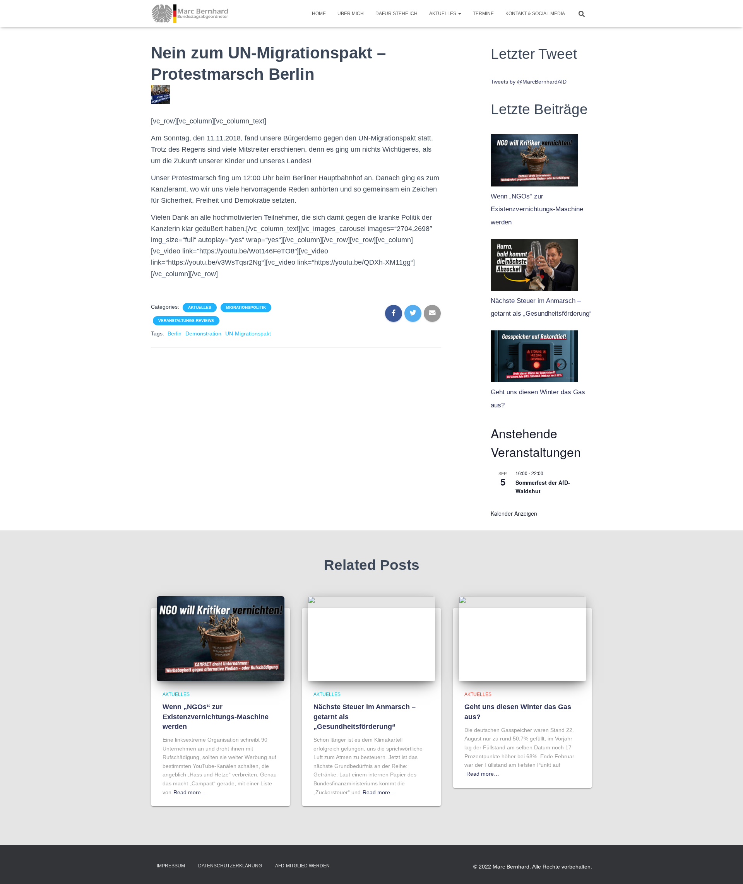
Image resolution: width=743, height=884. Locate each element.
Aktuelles (443, 13)
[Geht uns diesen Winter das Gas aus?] (534, 354)
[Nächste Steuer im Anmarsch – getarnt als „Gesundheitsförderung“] (534, 262)
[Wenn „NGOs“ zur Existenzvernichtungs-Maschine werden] (534, 158)
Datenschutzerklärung (230, 866)
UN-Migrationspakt (248, 333)
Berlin (174, 333)
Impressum (171, 866)
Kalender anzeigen (514, 513)
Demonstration (203, 333)
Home (319, 13)
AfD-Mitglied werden (302, 866)
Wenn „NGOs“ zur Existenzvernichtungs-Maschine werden (537, 209)
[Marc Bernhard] (190, 13)
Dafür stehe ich (396, 13)
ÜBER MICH (350, 13)
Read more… (189, 792)
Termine (483, 13)
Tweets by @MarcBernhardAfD (529, 82)
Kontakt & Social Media (535, 13)
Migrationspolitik (246, 307)
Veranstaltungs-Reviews (186, 320)
